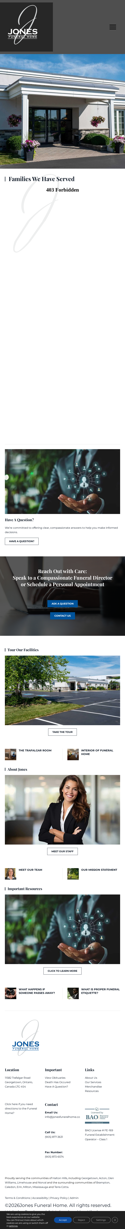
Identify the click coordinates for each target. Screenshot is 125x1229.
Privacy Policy (59, 1198)
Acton (103, 1178)
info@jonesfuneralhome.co (62, 1116)
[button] (112, 27)
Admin (74, 1198)
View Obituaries (55, 1077)
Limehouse (24, 1182)
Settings (101, 1220)
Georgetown (89, 1178)
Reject (81, 1220)
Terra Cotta (61, 1187)
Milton (27, 1187)
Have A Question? (56, 1086)
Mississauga (40, 1187)
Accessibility (40, 1198)
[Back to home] (26, 27)
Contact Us (62, 615)
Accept (63, 1220)
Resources (92, 1091)
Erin (19, 1187)
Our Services (93, 1082)
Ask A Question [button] (63, 603)
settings (13, 1226)
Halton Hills (59, 1178)
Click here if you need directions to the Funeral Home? (21, 1109)
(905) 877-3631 (54, 1136)
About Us (91, 1077)
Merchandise (93, 1086)
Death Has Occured (57, 1082)
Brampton (103, 1182)
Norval (42, 1182)
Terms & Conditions (18, 1198)
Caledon (10, 1187)
